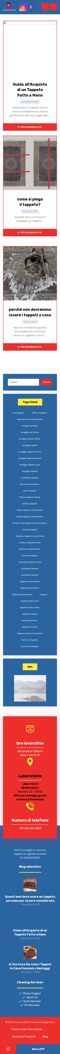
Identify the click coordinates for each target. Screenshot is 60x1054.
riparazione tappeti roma (29, 562)
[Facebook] (31, 7)
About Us (31, 997)
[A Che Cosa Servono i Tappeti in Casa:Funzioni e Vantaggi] (30, 952)
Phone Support (32, 993)
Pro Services (31, 1005)
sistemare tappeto (29, 575)
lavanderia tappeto (29, 478)
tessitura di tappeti (30, 646)
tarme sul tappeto (29, 640)
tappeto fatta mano (30, 601)
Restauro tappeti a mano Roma (30, 536)
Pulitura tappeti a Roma (29, 497)
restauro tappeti (29, 529)
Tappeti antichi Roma (29, 588)
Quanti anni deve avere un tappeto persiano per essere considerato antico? (30, 901)
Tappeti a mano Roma (30, 581)
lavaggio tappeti (29, 445)
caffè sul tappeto (39, 413)
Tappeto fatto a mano (30, 607)
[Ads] (30, 688)
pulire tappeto (29, 491)
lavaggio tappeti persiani (29, 458)
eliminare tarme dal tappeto (30, 419)
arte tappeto (18, 413)
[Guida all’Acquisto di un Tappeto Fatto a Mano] (30, 918)
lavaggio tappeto (30, 471)
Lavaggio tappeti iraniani (29, 452)
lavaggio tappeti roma (30, 465)
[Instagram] (23, 7)
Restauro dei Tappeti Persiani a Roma (30, 523)
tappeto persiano (30, 620)
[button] (53, 6)
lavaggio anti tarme (30, 432)
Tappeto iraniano (29, 614)
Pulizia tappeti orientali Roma (29, 516)
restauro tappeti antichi (30, 542)
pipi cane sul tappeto (29, 484)
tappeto (43, 594)
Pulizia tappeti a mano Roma (30, 510)
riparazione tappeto (30, 568)
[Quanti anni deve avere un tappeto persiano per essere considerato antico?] (30, 884)
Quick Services (32, 1001)
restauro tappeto (30, 555)
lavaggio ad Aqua (30, 426)
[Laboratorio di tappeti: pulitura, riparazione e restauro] (9, 6)
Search (46, 382)
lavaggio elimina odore (29, 439)
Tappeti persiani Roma (22, 594)
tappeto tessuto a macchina (30, 633)
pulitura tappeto (29, 504)
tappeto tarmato (29, 627)
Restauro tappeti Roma (29, 549)
